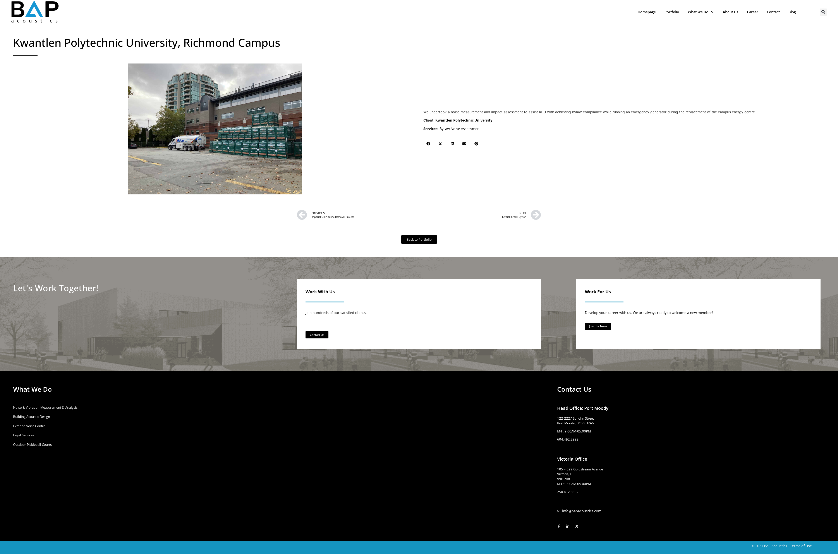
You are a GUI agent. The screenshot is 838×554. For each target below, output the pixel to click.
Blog (792, 12)
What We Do (698, 12)
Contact (773, 12)
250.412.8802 (568, 492)
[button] (823, 12)
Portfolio (672, 12)
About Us (730, 12)
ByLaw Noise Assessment (460, 128)
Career (752, 12)
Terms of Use (801, 546)
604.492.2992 (568, 439)
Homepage (647, 12)
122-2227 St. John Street (575, 418)
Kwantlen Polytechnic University (463, 120)
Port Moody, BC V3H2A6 (575, 423)
